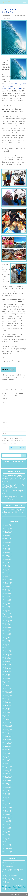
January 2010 (8, 852)
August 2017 (8, 559)
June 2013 (7, 712)
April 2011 (7, 801)
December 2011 (8, 774)
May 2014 (7, 682)
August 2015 (8, 634)
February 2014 (8, 692)
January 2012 (8, 770)
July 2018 (7, 546)
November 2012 (8, 736)
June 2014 (7, 678)
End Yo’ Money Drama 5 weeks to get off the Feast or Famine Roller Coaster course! (14, 86)
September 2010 (8, 825)
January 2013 (8, 729)
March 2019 (8, 525)
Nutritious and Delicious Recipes (14, 879)
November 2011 (8, 777)
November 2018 (8, 536)
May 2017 (7, 570)
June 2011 (7, 794)
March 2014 (8, 689)
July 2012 (7, 750)
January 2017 (8, 583)
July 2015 (7, 638)
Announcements (9, 866)
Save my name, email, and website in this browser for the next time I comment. (12, 440)
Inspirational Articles (11, 875)
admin (5, 15)
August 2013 (8, 706)
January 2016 (8, 621)
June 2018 (7, 549)
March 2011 (8, 804)
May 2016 (7, 610)
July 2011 (7, 791)
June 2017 (7, 566)
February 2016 (8, 617)
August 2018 (8, 542)
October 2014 (8, 665)
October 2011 (8, 781)
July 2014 (7, 675)
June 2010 (7, 835)
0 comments (6, 18)
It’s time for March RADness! (14, 476)
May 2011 (7, 798)
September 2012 (8, 743)
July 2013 (7, 709)
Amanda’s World (21, 15)
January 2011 (8, 811)
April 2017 (7, 573)
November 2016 (8, 590)
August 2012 (8, 746)
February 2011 (8, 808)
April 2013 (7, 719)
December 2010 (8, 815)
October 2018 (8, 539)
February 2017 (8, 580)
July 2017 (7, 563)
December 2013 (8, 699)
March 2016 (8, 614)
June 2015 (7, 641)
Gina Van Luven (9, 510)
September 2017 (8, 556)
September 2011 (8, 784)
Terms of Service (6, 887)
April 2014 (7, 685)
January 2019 (8, 529)
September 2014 (8, 668)
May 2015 (7, 644)
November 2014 (8, 661)
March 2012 (8, 763)
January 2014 (8, 695)
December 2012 (8, 733)
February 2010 (8, 849)
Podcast (7, 882)
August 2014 (8, 672)
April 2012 (7, 760)
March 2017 (8, 576)
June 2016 (7, 607)
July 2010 (7, 832)
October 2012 (8, 740)
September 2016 (8, 597)
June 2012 (7, 753)
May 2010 (7, 838)
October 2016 (8, 593)
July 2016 (7, 604)
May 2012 (7, 757)
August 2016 (8, 600)
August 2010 (8, 828)
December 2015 (8, 624)
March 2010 (8, 845)
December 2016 (8, 587)
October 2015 (8, 627)
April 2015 (7, 648)
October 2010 (8, 821)
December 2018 (8, 532)
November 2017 (8, 553)
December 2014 (8, 658)
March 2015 (8, 651)
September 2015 (8, 631)
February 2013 (8, 726)
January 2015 (8, 655)
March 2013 (8, 723)
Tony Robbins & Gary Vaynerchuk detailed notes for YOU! (13, 512)
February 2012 (8, 767)
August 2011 (8, 787)
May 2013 (7, 716)
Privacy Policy (17, 887)
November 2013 (8, 702)
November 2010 (8, 818)
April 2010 (7, 842)
